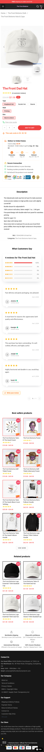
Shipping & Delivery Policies (10, 702)
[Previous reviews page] (29, 398)
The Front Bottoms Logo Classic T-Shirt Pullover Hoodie (31, 535)
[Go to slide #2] (27, 80)
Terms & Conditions (7, 683)
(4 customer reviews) (19, 93)
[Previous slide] (4, 47)
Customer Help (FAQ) (8, 714)
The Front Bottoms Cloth (17, 13)
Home (3, 13)
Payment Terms (6, 705)
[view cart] (41, 6)
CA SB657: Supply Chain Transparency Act (15, 692)
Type (4, 101)
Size (4, 114)
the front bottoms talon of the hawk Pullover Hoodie (11, 535)
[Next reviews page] (39, 398)
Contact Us (5, 711)
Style (4, 107)
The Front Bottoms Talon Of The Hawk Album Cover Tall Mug (11, 502)
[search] (37, 6)
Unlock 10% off (4, 742)
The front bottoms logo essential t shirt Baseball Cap (11, 584)
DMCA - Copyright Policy (9, 689)
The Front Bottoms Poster (31, 438)
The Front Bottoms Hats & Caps (13, 17)
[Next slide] (40, 47)
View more (22, 548)
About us (4, 680)
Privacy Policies (6, 686)
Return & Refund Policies (9, 708)
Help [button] (40, 749)
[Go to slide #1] (16, 80)
